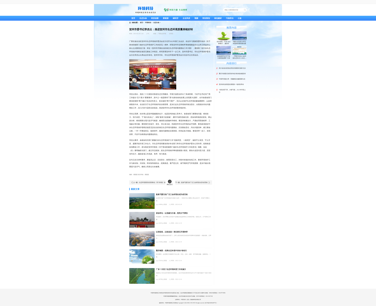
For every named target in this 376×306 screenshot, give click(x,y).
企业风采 (186, 18)
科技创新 (155, 18)
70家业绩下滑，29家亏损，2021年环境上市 (232, 91)
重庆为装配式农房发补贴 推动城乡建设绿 (232, 73)
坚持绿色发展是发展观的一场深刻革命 (231, 84)
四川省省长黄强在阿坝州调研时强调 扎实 (232, 68)
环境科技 (148, 22)
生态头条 (143, 18)
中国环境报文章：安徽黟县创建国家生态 (232, 79)
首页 (133, 18)
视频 (196, 18)
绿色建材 (218, 18)
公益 (239, 18)
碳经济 (175, 18)
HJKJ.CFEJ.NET (191, 303)
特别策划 (206, 18)
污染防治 (229, 18)
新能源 (166, 18)
